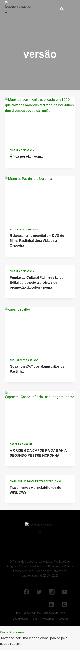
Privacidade (47, 618)
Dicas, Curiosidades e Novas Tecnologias (36, 481)
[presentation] (40, 120)
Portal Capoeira (12, 632)
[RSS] (64, 604)
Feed (35, 618)
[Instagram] (51, 592)
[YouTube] (64, 592)
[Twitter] (39, 592)
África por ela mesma (26, 156)
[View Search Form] (61, 9)
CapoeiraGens (19, 618)
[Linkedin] (51, 604)
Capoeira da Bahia (21, 444)
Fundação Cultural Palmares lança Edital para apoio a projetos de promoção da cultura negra (36, 282)
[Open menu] (71, 9)
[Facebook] (26, 592)
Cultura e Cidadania (22, 150)
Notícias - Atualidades (24, 229)
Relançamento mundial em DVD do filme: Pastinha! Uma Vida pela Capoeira (37, 240)
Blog (17, 612)
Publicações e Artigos (24, 360)
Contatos (63, 618)
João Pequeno (32, 612)
